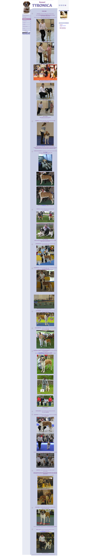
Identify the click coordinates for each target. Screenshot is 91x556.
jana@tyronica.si (64, 28)
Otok (46, 152)
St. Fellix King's (43, 145)
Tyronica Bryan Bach (42, 531)
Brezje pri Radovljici (63, 25)
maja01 (27, 31)
